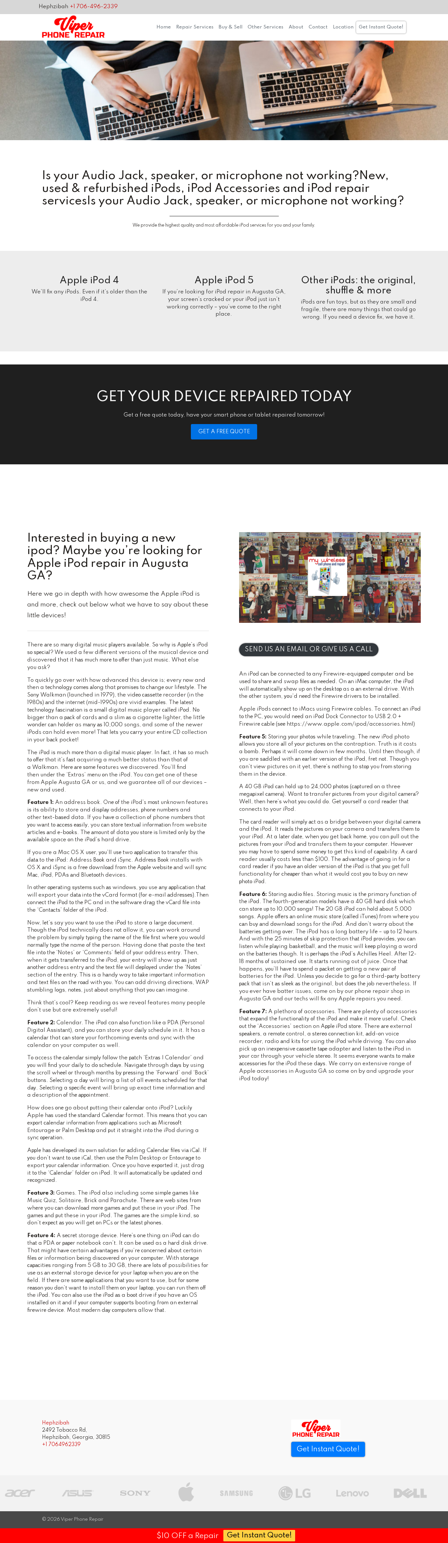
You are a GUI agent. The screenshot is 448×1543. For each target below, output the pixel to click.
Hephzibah (53, 6)
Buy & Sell (230, 27)
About (296, 27)
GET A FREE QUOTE (224, 432)
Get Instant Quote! (381, 27)
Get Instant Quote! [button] (328, 1449)
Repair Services (195, 27)
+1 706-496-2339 (94, 6)
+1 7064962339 (61, 1444)
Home (163, 27)
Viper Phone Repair (82, 1519)
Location (343, 27)
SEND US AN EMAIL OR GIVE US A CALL (309, 649)
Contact (318, 27)
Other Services (265, 27)
